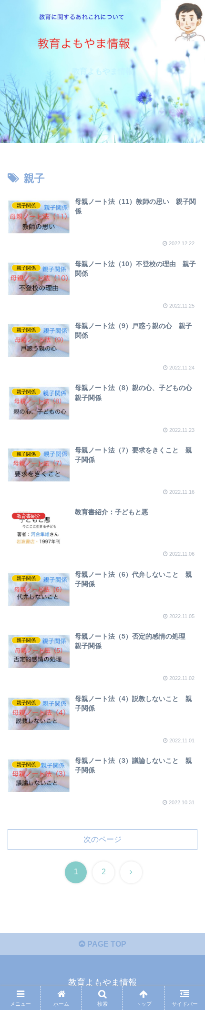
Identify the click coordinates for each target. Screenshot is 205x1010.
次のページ (102, 839)
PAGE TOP (105, 944)
